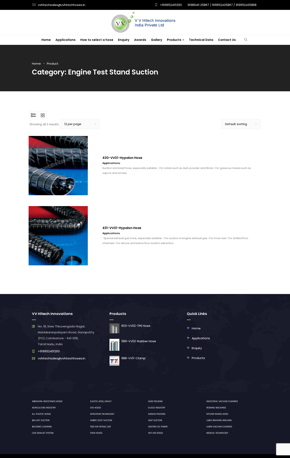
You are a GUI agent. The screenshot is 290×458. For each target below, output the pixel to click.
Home (46, 40)
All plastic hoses (41, 414)
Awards (140, 40)
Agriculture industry (44, 407)
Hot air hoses (155, 433)
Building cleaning (42, 426)
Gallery (156, 40)
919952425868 (246, 5)
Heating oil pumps (158, 426)
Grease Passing (157, 414)
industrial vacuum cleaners (222, 401)
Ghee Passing (155, 401)
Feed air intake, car (100, 426)
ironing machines (216, 407)
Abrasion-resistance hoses (47, 401)
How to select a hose (96, 40)
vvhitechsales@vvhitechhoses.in (61, 5)
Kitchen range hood (217, 414)
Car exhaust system (42, 433)
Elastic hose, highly (100, 401)
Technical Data (201, 40)
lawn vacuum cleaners (219, 426)
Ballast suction (41, 420)
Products (174, 40)
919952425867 (222, 5)
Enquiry (123, 40)
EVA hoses (95, 407)
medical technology (217, 433)
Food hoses (96, 433)
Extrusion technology (102, 414)
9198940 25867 (198, 5)
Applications (65, 40)
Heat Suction (155, 420)
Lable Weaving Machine (219, 420)
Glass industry (156, 407)
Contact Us (227, 40)
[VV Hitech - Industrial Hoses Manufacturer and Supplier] (144, 22)
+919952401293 (170, 5)
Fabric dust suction (101, 420)
